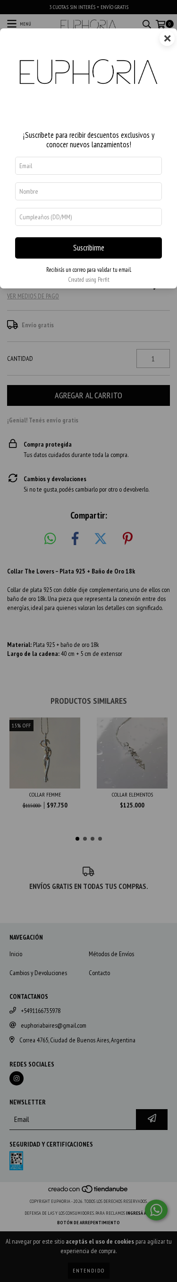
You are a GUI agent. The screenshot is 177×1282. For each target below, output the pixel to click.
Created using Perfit (89, 280)
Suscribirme (88, 247)
